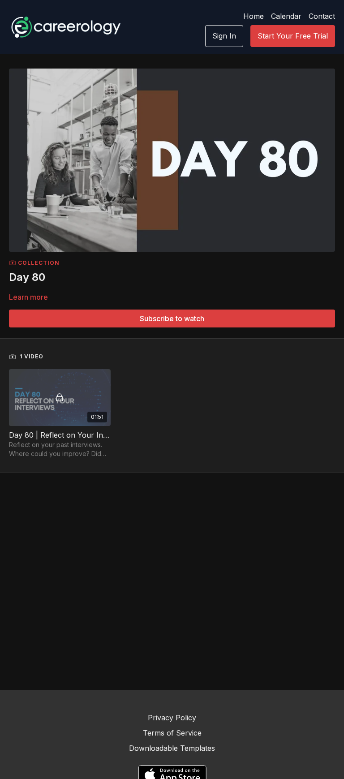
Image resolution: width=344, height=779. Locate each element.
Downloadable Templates (172, 748)
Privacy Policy (172, 717)
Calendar (286, 16)
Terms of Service (172, 732)
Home (253, 16)
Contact (322, 16)
